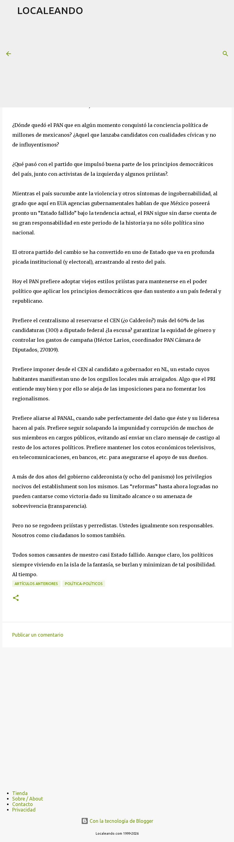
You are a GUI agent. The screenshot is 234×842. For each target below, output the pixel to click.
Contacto (22, 804)
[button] (16, 598)
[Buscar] (225, 53)
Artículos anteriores (36, 584)
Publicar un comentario (37, 635)
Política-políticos (84, 584)
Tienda (20, 793)
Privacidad (24, 809)
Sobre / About (27, 798)
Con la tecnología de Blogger (120, 821)
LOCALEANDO (50, 10)
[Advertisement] (125, 64)
